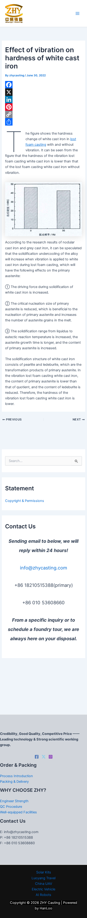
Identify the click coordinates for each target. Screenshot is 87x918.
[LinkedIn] (43, 99)
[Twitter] (44, 757)
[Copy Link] (43, 114)
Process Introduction (16, 776)
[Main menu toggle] (77, 13)
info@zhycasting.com (43, 568)
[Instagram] (50, 757)
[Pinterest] (43, 107)
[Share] (43, 122)
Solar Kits (43, 872)
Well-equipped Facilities (18, 812)
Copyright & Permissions (24, 501)
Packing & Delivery (14, 781)
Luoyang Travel (43, 878)
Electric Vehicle (43, 889)
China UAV (43, 884)
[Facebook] (43, 84)
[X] (43, 92)
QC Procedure (11, 807)
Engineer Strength (14, 801)
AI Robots (43, 895)
